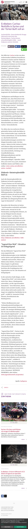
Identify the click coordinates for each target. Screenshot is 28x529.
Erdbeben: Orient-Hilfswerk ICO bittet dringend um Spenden (13, 473)
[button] (11, 46)
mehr (23, 439)
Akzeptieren (20, 527)
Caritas (12, 55)
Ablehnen (7, 527)
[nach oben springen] (14, 503)
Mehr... (2, 524)
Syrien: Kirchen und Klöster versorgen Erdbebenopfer (11, 430)
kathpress (23, 381)
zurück (6, 387)
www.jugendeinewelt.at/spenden (12, 374)
